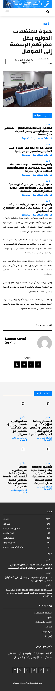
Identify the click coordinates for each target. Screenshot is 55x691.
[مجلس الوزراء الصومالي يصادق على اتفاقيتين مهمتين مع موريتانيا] (15, 407)
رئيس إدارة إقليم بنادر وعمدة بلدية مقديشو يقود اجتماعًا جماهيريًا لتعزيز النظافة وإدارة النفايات (29, 168)
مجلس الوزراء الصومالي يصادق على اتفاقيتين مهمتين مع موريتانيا (30, 149)
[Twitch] (27, 670)
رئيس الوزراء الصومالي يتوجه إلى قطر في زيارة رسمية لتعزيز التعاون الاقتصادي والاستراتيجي (27, 208)
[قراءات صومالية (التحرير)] (44, 343)
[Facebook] (38, 364)
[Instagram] (41, 670)
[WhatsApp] (17, 364)
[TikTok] (34, 670)
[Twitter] (31, 364)
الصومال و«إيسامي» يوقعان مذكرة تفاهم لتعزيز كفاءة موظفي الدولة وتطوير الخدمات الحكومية (30, 187)
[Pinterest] (24, 364)
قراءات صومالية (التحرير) (22, 61)
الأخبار (46, 23)
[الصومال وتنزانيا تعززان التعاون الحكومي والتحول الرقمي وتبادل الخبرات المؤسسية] (40, 407)
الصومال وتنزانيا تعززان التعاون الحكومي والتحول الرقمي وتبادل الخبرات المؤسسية (28, 131)
